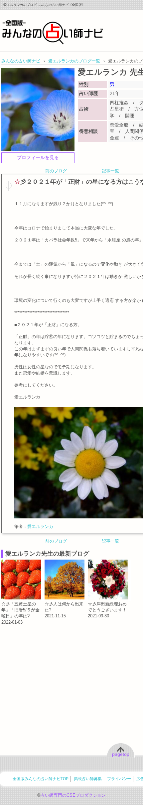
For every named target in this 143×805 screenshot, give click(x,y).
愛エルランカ (40, 526)
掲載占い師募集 (88, 778)
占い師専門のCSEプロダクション (73, 795)
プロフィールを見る (38, 157)
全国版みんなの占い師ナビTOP (41, 778)
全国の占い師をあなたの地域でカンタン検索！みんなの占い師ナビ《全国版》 (52, 32)
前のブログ (56, 170)
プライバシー (119, 778)
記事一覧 (110, 170)
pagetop (120, 754)
